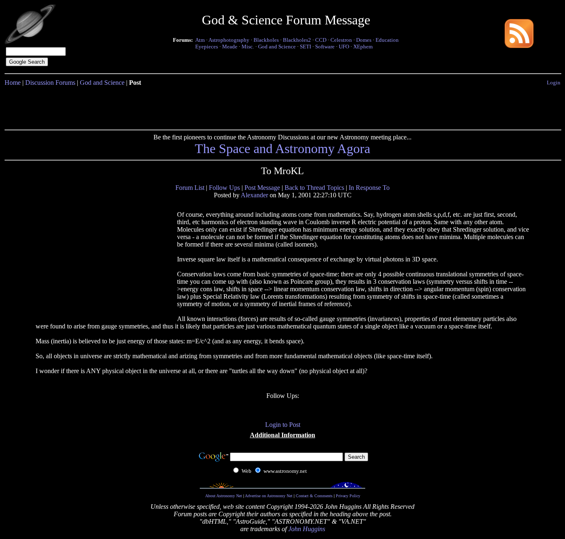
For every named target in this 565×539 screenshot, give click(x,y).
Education (387, 40)
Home (13, 82)
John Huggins (306, 528)
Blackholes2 (297, 40)
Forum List (189, 187)
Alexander (254, 195)
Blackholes (266, 40)
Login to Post (282, 424)
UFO (344, 46)
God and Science (277, 46)
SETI (305, 46)
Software (325, 46)
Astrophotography (228, 40)
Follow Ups (224, 187)
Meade (229, 46)
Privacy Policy (348, 495)
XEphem (363, 46)
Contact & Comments (314, 495)
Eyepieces (206, 46)
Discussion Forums (50, 82)
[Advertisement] (282, 106)
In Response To (369, 187)
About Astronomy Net (223, 495)
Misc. (248, 46)
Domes (363, 40)
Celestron (341, 40)
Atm (200, 40)
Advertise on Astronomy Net (268, 495)
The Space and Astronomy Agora (282, 148)
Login (553, 82)
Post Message (262, 187)
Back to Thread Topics (314, 187)
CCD (320, 40)
